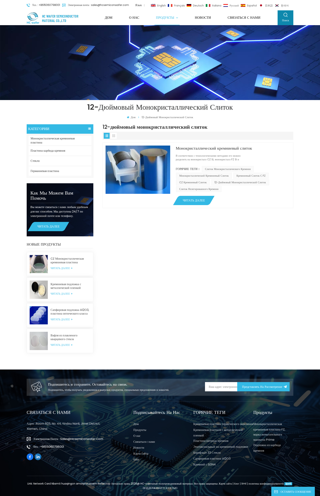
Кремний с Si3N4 (204, 464)
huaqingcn (68, 483)
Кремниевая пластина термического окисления (223, 424)
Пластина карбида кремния (48, 151)
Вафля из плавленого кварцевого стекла (64, 337)
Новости (203, 17)
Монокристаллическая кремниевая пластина (53, 140)
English (161, 5)
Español (252, 5)
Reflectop (104, 483)
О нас (134, 17)
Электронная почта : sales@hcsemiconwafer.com (98, 5)
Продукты (165, 17)
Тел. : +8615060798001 (46, 5)
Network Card (42, 483)
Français (179, 5)
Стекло (35, 161)
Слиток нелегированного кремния (198, 189)
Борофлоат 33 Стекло (207, 453)
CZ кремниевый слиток (193, 182)
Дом (108, 17)
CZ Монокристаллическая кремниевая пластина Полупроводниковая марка (68, 260)
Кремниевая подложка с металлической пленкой (66, 286)
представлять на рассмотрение (262, 386)
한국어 (285, 5)
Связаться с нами (244, 17)
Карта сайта (140, 453)
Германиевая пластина (45, 171)
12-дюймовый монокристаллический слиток (240, 182)
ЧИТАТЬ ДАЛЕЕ (48, 226)
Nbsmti (56, 483)
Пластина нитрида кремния (210, 441)
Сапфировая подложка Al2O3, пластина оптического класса (70, 312)
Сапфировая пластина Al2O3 (212, 458)
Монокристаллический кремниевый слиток (214, 148)
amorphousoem (86, 483)
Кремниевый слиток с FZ (251, 176)
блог (136, 459)
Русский (234, 5)
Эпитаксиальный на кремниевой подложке (220, 447)
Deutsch (198, 5)
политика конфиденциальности (266, 483)
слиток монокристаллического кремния (228, 169)
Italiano (216, 5)
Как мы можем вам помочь (51, 195)
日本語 (269, 5)
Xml (243, 483)
